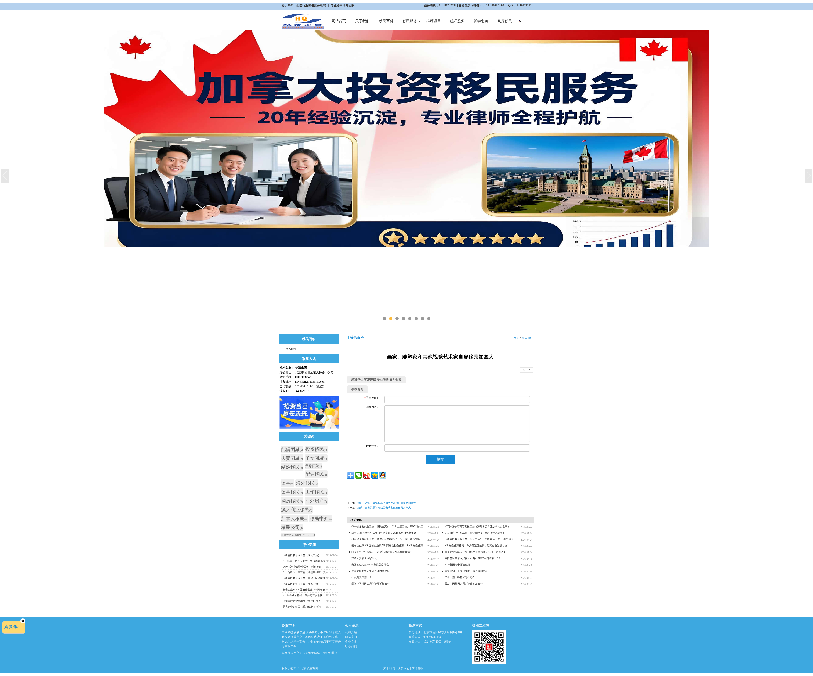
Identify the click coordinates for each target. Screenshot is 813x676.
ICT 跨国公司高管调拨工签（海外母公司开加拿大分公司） (477, 526)
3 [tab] (397, 318)
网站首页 (339, 21)
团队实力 (351, 637)
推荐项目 (431, 22)
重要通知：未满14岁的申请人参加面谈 (466, 570)
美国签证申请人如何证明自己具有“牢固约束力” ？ (473, 558)
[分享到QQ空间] (374, 475)
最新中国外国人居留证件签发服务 (464, 583)
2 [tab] (390, 318)
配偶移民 (316, 474)
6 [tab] (416, 318)
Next (809, 176)
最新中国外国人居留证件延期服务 (370, 583)
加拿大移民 (294, 518)
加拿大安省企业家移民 (364, 558)
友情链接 (417, 668)
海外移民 (307, 483)
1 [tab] (384, 318)
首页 (516, 337)
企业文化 (351, 641)
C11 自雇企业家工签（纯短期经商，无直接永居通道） (475, 532)
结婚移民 (292, 467)
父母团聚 (313, 466)
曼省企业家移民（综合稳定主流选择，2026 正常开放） (475, 551)
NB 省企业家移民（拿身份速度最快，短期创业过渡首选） (477, 545)
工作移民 (316, 492)
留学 (287, 483)
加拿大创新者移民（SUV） (298, 534)
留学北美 (478, 22)
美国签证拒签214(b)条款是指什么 (370, 564)
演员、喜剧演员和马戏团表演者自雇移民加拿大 (384, 507)
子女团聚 (316, 458)
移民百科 (386, 21)
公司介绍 (351, 632)
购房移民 (502, 22)
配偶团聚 (292, 449)
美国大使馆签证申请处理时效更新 (370, 570)
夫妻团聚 (292, 458)
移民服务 (407, 22)
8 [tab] (429, 318)
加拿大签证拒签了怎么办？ (460, 577)
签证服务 (455, 22)
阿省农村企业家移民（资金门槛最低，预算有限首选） (381, 551)
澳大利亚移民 (296, 509)
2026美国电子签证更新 (457, 564)
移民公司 (292, 527)
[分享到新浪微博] (366, 475)
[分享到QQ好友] (382, 475)
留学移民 (292, 492)
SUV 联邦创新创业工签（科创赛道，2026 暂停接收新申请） (385, 532)
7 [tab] (422, 318)
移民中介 (321, 518)
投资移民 (316, 449)
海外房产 (316, 500)
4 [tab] (403, 318)
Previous (5, 176)
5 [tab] (410, 318)
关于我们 (360, 22)
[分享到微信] (358, 475)
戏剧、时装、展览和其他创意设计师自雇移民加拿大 (386, 502)
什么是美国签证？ (361, 577)
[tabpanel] (406, 175)
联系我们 (351, 646)
